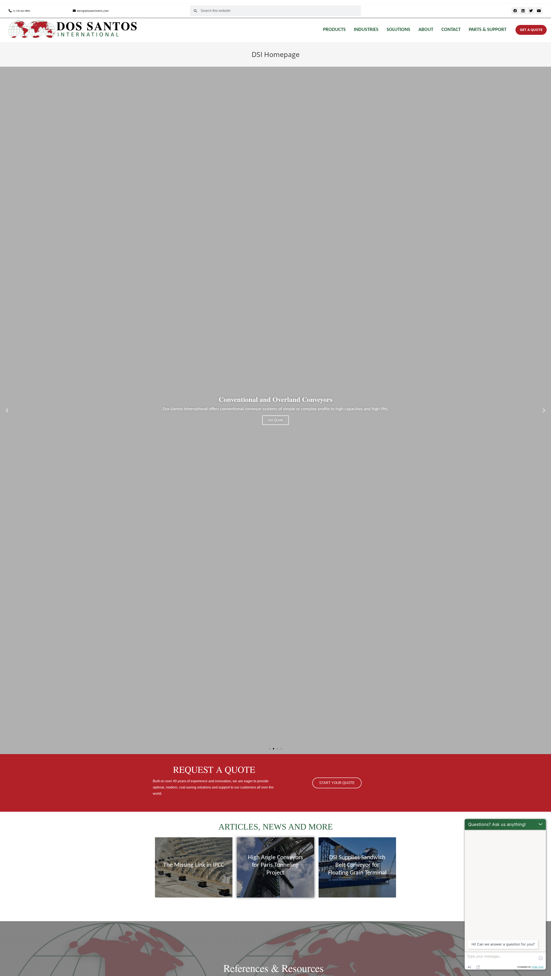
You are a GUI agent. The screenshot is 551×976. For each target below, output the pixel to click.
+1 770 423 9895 (21, 11)
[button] (7, 410)
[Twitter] (531, 10)
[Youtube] (539, 10)
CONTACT (451, 29)
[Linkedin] (523, 10)
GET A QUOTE (531, 29)
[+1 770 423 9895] (10, 10)
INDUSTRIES (366, 29)
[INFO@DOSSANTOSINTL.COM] (74, 10)
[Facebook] (515, 10)
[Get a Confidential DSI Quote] (512, 30)
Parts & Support (487, 29)
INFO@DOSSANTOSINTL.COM (92, 11)
